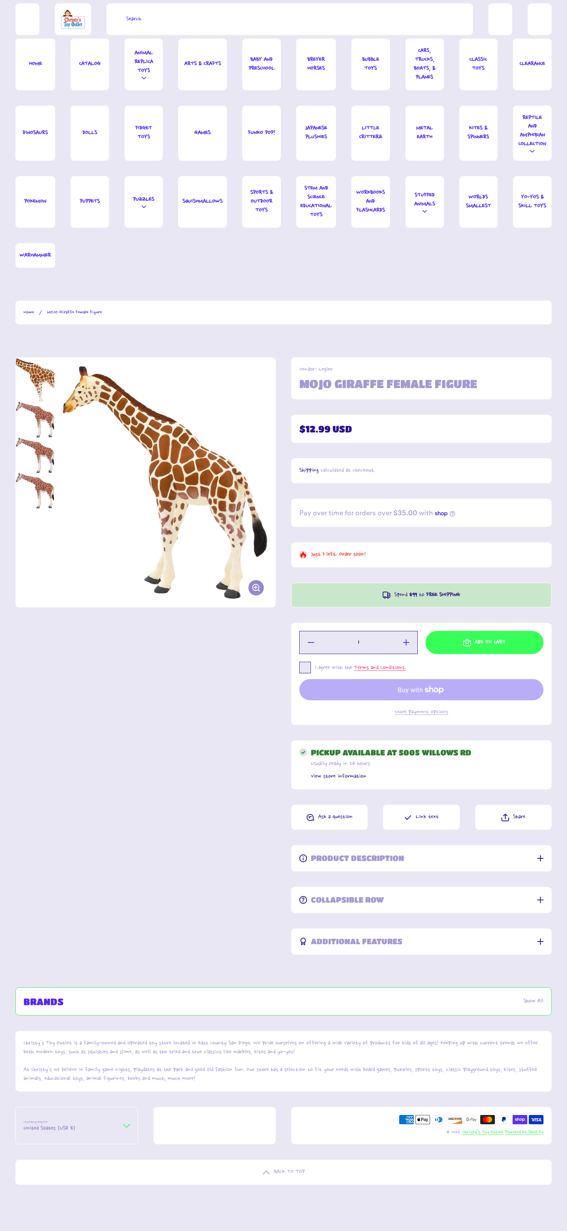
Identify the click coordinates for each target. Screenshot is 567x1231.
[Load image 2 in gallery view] (35, 419)
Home (29, 312)
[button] (513, 817)
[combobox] (289, 19)
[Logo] (73, 19)
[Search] (114, 19)
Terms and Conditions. (380, 667)
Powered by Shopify (524, 1132)
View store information (338, 776)
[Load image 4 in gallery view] (35, 491)
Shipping (309, 470)
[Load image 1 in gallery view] (35, 380)
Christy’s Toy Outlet (482, 1132)
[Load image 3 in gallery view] (35, 455)
